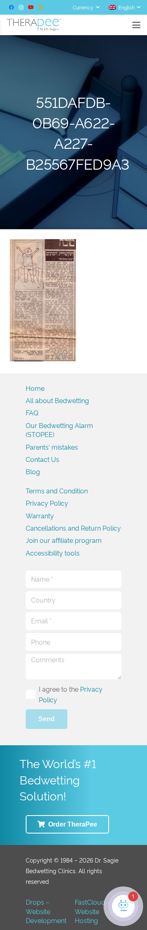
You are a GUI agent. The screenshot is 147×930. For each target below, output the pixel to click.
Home (35, 387)
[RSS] (41, 7)
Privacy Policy (47, 502)
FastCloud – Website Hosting (93, 911)
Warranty (40, 515)
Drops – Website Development (46, 911)
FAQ (32, 412)
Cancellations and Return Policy (73, 527)
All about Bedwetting (57, 400)
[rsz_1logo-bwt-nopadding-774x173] (34, 25)
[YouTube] (31, 7)
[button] (86, 7)
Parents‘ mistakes (52, 446)
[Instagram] (21, 7)
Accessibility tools (53, 552)
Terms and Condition (57, 490)
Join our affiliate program (64, 540)
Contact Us (42, 459)
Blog (33, 471)
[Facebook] (11, 7)
